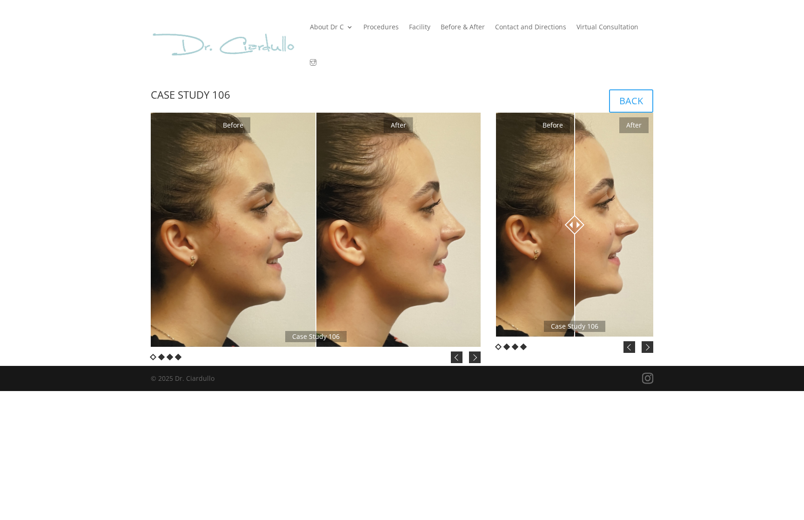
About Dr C (327, 26)
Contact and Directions (530, 26)
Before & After (463, 26)
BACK (631, 101)
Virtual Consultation (607, 26)
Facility (419, 26)
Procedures (381, 26)
